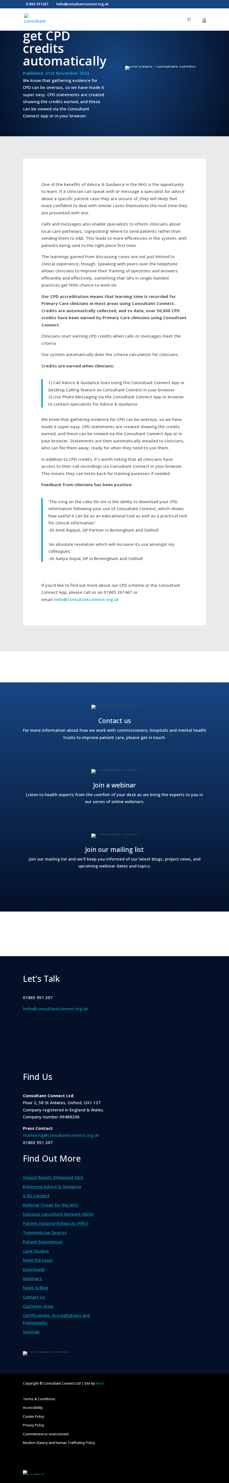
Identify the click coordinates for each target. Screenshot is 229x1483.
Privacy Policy (33, 1425)
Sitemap (31, 1331)
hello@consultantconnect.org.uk (86, 599)
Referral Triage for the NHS (50, 1205)
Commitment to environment (46, 1434)
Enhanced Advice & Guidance (52, 1186)
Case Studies (36, 1251)
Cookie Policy (33, 1416)
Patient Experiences (43, 1241)
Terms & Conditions (39, 1399)
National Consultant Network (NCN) (58, 1214)
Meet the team (38, 1260)
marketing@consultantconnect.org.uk (61, 1135)
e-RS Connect (36, 1195)
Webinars (32, 1278)
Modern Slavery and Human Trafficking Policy (59, 1442)
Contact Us (34, 1297)
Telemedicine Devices (45, 1232)
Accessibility (33, 1407)
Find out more (114, 755)
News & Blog (35, 1287)
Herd (100, 1383)
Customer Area (38, 1306)
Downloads (34, 1269)
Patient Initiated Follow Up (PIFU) (55, 1223)
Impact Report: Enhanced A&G (53, 1177)
